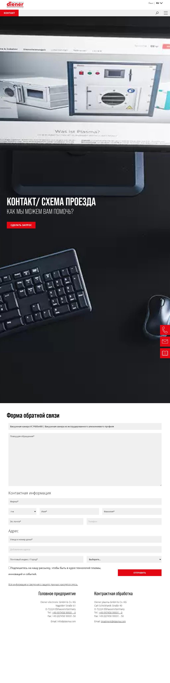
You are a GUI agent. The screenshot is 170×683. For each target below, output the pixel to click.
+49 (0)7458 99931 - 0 (64, 612)
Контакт (9, 12)
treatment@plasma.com (113, 621)
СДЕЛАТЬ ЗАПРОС (21, 225)
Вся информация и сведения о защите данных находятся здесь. (43, 584)
